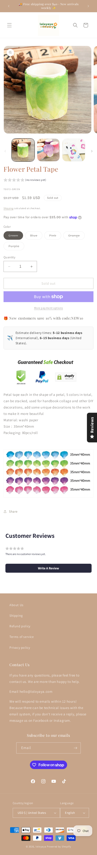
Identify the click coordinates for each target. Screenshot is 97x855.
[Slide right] (92, 151)
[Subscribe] (75, 748)
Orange (76, 236)
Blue (36, 236)
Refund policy (19, 626)
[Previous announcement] (9, 6)
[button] (9, 25)
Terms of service (21, 637)
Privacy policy (19, 647)
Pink (55, 236)
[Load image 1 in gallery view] (23, 150)
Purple (16, 247)
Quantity (9, 257)
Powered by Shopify (59, 846)
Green (15, 236)
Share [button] (13, 511)
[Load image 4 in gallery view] (73, 150)
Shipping (8, 208)
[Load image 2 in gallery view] (48, 150)
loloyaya (41, 846)
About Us (16, 605)
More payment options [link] (48, 308)
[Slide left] (5, 151)
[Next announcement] (88, 6)
